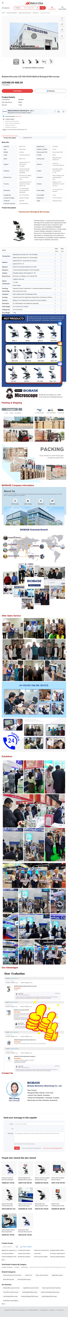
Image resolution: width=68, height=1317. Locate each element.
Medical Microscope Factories (11, 1288)
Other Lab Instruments (42, 1275)
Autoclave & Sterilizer (7, 1253)
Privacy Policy (60, 1310)
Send (17, 1148)
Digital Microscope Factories (31, 1288)
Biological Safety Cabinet (57, 1250)
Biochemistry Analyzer (24, 1256)
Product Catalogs (27, 1247)
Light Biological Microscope (49, 1296)
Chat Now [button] (52, 91)
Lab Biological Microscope (10, 1296)
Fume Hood (37, 1253)
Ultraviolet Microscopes (24, 1279)
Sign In (4, 129)
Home (3, 12)
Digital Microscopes (57, 1275)
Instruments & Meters (12, 12)
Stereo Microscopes (8, 1279)
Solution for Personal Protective (43, 1250)
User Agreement (44, 1310)
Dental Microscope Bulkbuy (10, 1300)
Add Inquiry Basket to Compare (34, 68)
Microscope (35, 12)
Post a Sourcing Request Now (53, 1148)
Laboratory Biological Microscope (50, 1292)
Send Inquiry (17, 91)
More (3, 1304)
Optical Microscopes (45, 12)
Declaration (52, 1310)
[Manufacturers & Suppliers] (34, 3)
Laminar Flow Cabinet (24, 1253)
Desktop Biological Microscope (29, 1296)
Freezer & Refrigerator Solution (10, 1256)
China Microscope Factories (10, 1292)
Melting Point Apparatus (8, 1250)
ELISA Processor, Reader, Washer (43, 1256)
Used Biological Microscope (29, 1292)
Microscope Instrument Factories (51, 1288)
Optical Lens (28, 1275)
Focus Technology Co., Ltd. (22, 1310)
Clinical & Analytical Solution (58, 1256)
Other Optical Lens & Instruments (12, 1275)
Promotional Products (24, 1250)
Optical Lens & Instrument (25, 12)
